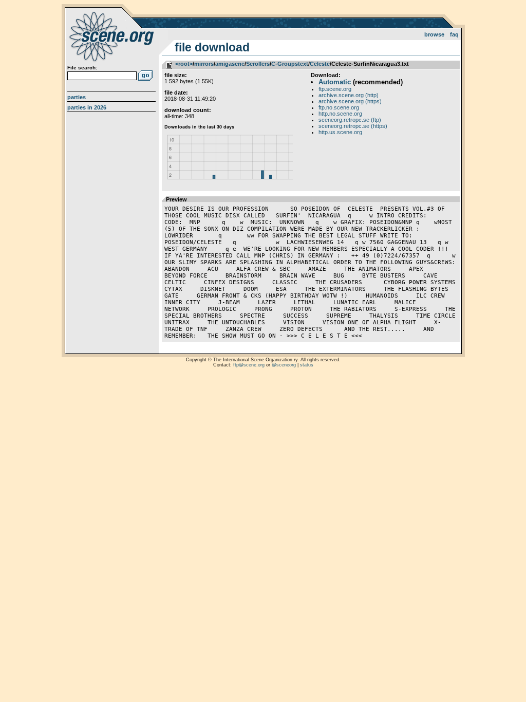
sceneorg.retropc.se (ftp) (349, 120)
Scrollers (258, 64)
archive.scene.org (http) (348, 95)
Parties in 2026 (86, 107)
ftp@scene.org (249, 364)
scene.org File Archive (112, 36)
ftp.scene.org (334, 89)
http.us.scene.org (340, 132)
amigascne (230, 64)
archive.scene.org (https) (350, 101)
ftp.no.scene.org (338, 107)
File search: (82, 67)
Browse (434, 34)
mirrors (204, 64)
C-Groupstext (289, 64)
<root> (184, 64)
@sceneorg (284, 364)
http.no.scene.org (340, 113)
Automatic (334, 82)
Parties (76, 97)
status (306, 364)
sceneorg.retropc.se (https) (352, 126)
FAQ (454, 34)
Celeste (320, 64)
